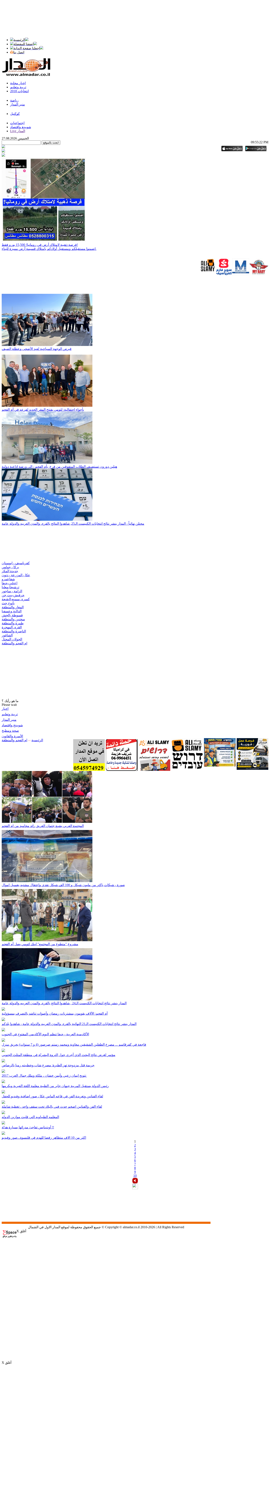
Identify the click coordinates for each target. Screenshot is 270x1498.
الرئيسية (37, 740)
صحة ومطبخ (10, 730)
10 (135, 1175)
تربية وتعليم (10, 714)
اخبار (5, 708)
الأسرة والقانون (12, 736)
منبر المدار (9, 719)
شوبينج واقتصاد (12, 725)
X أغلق (21, 1231)
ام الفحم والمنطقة (14, 740)
